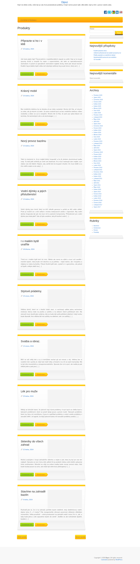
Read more (41, 74)
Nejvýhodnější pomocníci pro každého (105, 57)
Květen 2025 (97, 104)
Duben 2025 (97, 106)
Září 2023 (96, 148)
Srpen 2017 (97, 207)
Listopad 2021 (98, 178)
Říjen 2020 (97, 187)
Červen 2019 (97, 194)
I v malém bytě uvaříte (30, 243)
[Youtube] (120, 12)
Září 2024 (96, 121)
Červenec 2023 (98, 152)
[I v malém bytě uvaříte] (65, 248)
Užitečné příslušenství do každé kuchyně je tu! (107, 53)
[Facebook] (105, 12)
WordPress (119, 559)
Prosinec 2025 (98, 95)
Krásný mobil (29, 90)
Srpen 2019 (97, 191)
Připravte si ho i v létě (31, 42)
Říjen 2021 (97, 180)
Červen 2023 (97, 154)
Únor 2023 (97, 163)
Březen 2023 (97, 161)
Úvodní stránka (29, 20)
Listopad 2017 (98, 205)
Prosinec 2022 (98, 167)
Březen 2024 (97, 134)
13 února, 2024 (28, 346)
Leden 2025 (97, 113)
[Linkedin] (117, 12)
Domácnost (97, 228)
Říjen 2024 (97, 119)
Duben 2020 (97, 189)
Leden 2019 (97, 198)
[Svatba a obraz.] (65, 349)
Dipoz (64, 2)
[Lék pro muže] (65, 399)
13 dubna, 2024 (28, 199)
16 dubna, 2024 (28, 96)
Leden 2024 (97, 139)
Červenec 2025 (98, 99)
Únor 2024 (97, 137)
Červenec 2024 (98, 126)
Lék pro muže (29, 391)
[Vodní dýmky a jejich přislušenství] (65, 198)
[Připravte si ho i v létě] (65, 48)
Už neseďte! (97, 59)
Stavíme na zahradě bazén (33, 493)
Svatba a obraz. (30, 341)
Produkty (96, 232)
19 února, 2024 (28, 296)
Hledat (92, 29)
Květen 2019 (97, 196)
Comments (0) (27, 74)
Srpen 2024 (97, 123)
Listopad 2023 (98, 143)
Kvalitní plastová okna (100, 51)
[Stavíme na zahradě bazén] (65, 499)
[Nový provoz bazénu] (65, 148)
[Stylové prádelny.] (65, 299)
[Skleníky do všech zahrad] (65, 449)
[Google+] (113, 12)
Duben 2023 (97, 159)
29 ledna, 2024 (28, 396)
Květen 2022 (97, 174)
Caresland (104, 559)
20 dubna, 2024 (28, 49)
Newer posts (80, 537)
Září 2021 (96, 183)
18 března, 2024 (28, 249)
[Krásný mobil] (65, 98)
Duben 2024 (97, 132)
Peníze (96, 230)
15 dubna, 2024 (28, 146)
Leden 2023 (97, 165)
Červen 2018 (97, 202)
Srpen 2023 (97, 150)
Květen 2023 (97, 156)
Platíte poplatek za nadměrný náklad (104, 55)
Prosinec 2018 (98, 200)
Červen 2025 (97, 102)
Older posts (22, 537)
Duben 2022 (97, 176)
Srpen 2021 (97, 185)
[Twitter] (109, 12)
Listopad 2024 (98, 117)
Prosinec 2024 (98, 115)
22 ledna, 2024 (28, 449)
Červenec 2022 (98, 172)
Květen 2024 (97, 130)
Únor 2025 (97, 110)
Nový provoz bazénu (33, 140)
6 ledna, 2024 (28, 499)
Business (96, 225)
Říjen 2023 (97, 145)
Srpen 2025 (97, 97)
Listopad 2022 (98, 170)
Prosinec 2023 (98, 141)
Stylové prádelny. (31, 291)
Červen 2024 (97, 128)
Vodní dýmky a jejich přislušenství (33, 192)
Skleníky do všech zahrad (32, 443)
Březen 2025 (97, 108)
